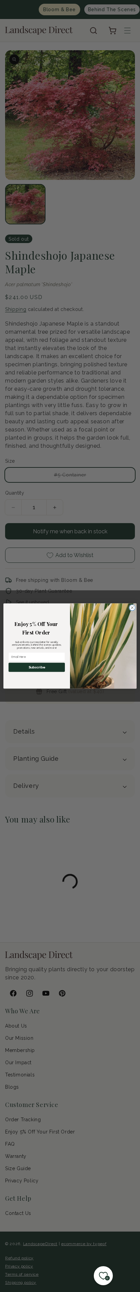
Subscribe (37, 667)
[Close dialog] (132, 608)
